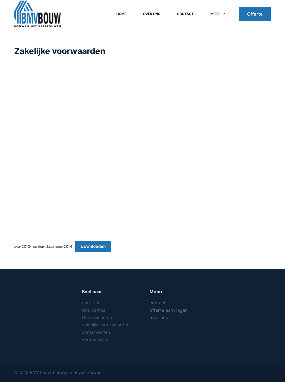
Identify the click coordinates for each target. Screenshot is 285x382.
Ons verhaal (94, 310)
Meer (215, 14)
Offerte (254, 14)
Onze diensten (97, 317)
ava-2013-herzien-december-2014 (43, 246)
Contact (185, 14)
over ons (151, 14)
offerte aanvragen (168, 310)
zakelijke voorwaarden (105, 324)
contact (157, 302)
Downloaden (93, 246)
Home (121, 14)
